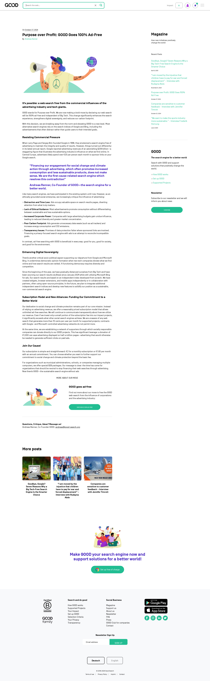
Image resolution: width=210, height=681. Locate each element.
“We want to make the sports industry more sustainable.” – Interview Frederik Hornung (169, 121)
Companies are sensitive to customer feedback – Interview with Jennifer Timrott (98, 488)
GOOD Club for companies (118, 623)
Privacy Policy (102, 674)
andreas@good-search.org (67, 427)
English (114, 660)
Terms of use (90, 674)
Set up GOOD (158, 178)
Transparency (74, 623)
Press (108, 620)
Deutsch (96, 660)
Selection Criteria (75, 617)
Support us (111, 608)
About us (110, 611)
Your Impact (73, 611)
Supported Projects (162, 182)
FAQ (108, 617)
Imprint (113, 674)
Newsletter (111, 614)
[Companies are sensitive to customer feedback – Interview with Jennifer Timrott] (98, 468)
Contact (109, 625)
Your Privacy (73, 620)
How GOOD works (160, 174)
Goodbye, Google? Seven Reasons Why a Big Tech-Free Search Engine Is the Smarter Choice (36, 489)
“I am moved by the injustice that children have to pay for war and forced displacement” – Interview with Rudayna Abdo (67, 491)
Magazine (159, 34)
